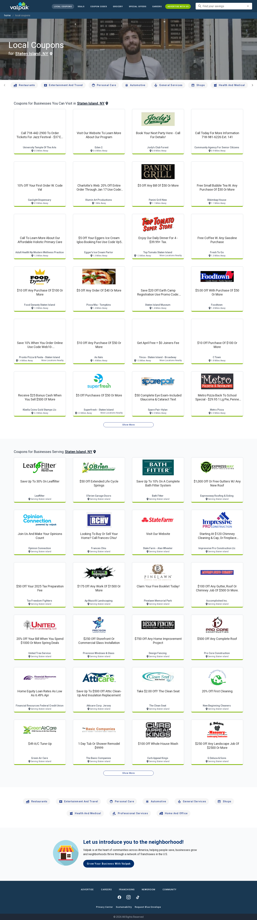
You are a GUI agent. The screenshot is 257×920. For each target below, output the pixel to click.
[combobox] (224, 6)
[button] (137, 6)
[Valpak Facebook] (119, 897)
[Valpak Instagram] (128, 897)
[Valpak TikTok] (137, 897)
